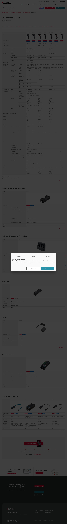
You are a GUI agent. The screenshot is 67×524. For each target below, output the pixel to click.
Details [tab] (33, 256)
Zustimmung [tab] (19, 256)
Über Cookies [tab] (48, 256)
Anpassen (33, 268)
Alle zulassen (47, 268)
